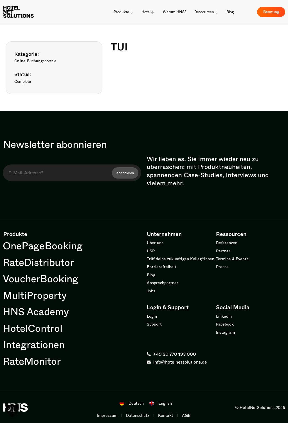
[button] (12, 410)
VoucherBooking (40, 278)
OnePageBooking (43, 245)
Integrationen (34, 344)
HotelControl (32, 328)
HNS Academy (36, 311)
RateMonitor (32, 361)
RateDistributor (38, 262)
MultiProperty (35, 295)
